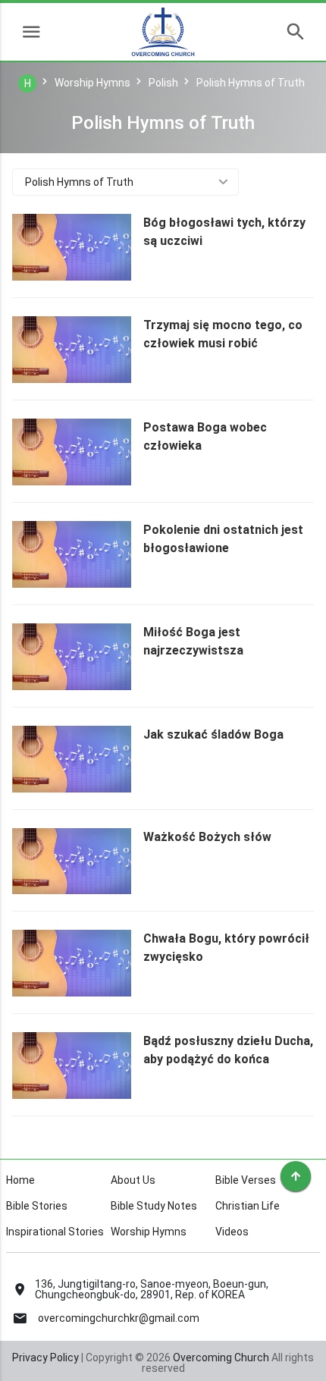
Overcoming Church (221, 1357)
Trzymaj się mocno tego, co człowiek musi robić (222, 334)
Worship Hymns (149, 1232)
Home (20, 1180)
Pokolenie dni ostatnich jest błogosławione (223, 539)
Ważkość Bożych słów (207, 837)
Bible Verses (245, 1180)
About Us (133, 1180)
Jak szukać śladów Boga (213, 734)
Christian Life (247, 1206)
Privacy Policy (45, 1357)
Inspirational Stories (55, 1232)
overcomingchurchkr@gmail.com (118, 1318)
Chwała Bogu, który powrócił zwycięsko (226, 947)
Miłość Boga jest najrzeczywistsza (193, 641)
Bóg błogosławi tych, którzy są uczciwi (224, 231)
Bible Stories (36, 1206)
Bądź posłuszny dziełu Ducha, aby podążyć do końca (228, 1050)
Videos (232, 1232)
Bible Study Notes (154, 1206)
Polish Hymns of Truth (79, 182)
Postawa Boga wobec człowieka (205, 436)
